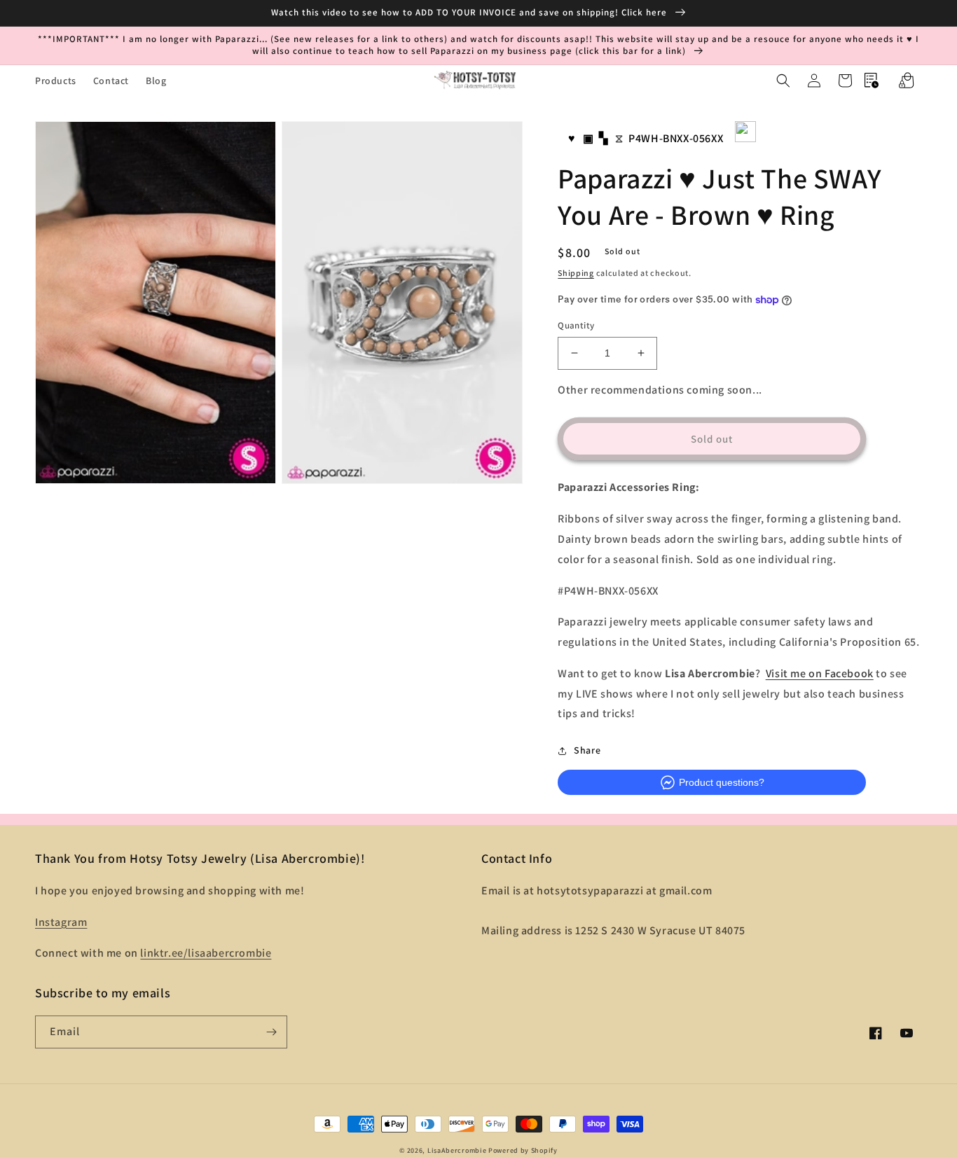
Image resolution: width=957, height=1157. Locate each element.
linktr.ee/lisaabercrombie (205, 952)
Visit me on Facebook (820, 673)
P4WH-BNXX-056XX (675, 138)
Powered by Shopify (523, 1150)
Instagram (61, 922)
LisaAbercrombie (457, 1150)
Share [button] (587, 750)
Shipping (576, 273)
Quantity (576, 325)
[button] (783, 80)
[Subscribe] (271, 1032)
